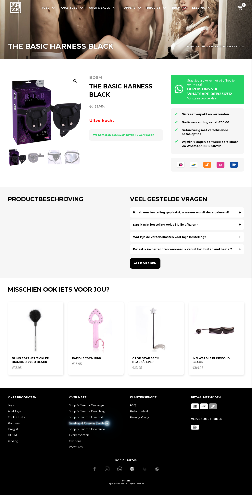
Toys (11, 405)
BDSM (201, 46)
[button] (75, 80)
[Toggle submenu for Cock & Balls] (114, 8)
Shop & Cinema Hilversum (87, 429)
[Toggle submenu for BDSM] (185, 8)
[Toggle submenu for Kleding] (209, 8)
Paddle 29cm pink (86, 358)
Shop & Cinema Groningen (87, 405)
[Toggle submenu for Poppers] (140, 8)
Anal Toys (14, 411)
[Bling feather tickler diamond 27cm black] (35, 329)
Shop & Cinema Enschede (87, 417)
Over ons (75, 441)
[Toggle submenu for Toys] (53, 8)
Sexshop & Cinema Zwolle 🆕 (89, 423)
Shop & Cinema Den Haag (87, 411)
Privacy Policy (139, 417)
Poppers (13, 423)
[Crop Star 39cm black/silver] (156, 329)
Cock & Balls (16, 417)
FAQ (133, 405)
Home (191, 46)
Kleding (13, 441)
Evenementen (79, 435)
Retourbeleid (139, 411)
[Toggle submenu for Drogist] (165, 8)
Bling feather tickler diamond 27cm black (30, 360)
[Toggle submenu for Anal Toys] (81, 8)
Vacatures (75, 447)
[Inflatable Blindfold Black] (216, 329)
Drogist (13, 429)
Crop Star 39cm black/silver (145, 360)
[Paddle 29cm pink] (96, 329)
